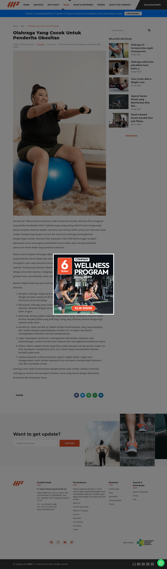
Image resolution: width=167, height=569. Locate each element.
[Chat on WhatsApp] (161, 563)
